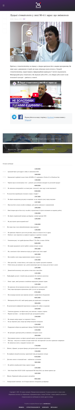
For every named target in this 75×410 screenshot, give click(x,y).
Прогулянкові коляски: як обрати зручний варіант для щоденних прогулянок (29, 338)
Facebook (51, 117)
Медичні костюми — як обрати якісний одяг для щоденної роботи (26, 313)
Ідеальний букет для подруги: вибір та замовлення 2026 (23, 171)
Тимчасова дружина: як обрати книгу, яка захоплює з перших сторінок (27, 311)
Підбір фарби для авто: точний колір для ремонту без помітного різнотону (27, 276)
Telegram (28, 120)
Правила (21, 407)
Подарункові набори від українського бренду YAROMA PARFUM (26, 327)
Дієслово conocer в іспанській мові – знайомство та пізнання (24, 359)
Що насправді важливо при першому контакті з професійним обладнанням (29, 295)
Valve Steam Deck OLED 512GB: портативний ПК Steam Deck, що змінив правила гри (31, 370)
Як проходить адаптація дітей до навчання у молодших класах (25, 332)
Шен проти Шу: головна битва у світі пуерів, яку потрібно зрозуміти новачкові (30, 262)
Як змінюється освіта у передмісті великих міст (21, 343)
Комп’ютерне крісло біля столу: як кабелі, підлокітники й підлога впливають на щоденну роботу (35, 210)
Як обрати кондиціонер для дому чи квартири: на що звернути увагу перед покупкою (31, 199)
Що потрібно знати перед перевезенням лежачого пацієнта (24, 257)
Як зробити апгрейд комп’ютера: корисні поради (21, 365)
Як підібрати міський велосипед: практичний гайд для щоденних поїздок (27, 354)
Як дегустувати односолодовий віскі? (18, 221)
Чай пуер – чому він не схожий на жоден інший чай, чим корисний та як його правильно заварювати (36, 340)
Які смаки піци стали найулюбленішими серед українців (23, 227)
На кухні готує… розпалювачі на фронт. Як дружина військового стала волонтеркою (31, 149)
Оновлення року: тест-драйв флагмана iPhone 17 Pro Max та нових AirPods (28, 240)
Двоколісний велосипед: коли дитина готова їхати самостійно (25, 270)
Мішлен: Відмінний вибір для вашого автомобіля (21, 376)
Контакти (45, 407)
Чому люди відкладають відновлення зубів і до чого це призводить (26, 289)
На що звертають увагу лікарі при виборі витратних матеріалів (25, 321)
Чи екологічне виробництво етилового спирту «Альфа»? (22, 194)
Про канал (54, 407)
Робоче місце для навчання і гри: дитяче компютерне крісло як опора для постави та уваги (33, 265)
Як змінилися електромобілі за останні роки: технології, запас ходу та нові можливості (32, 188)
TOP (24, 19)
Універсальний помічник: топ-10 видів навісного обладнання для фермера (27, 381)
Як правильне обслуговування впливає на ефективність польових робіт (27, 287)
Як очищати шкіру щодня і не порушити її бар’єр (21, 319)
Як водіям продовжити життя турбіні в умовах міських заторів (25, 246)
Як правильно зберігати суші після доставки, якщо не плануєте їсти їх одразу (29, 232)
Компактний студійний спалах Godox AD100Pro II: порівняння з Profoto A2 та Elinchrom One (33, 177)
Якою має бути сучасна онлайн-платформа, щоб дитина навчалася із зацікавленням (31, 205)
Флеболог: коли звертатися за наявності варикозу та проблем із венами (27, 235)
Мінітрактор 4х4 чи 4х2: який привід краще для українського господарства (28, 300)
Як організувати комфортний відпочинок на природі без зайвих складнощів (28, 306)
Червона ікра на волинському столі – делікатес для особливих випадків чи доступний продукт (34, 182)
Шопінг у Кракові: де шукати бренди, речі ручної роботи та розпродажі (27, 348)
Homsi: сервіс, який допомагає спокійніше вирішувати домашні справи (27, 281)
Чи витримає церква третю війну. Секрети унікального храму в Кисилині (40, 139)
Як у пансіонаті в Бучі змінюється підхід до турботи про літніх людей (27, 251)
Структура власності (33, 407)
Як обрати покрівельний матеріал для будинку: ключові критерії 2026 (27, 216)
